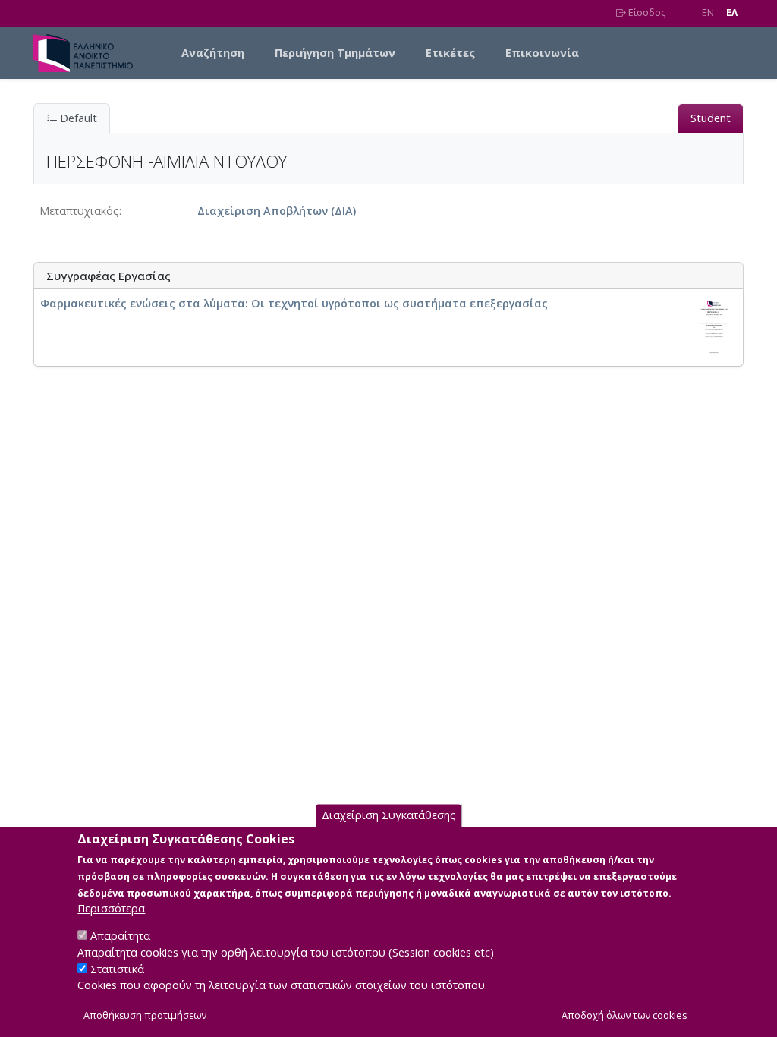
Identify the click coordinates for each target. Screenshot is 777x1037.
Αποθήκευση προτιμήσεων (144, 1015)
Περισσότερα (111, 908)
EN (708, 12)
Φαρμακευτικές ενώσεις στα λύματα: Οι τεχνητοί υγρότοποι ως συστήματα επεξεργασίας (294, 303)
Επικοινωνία (542, 53)
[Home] (89, 53)
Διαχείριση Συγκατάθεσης (389, 815)
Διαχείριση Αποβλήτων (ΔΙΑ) (276, 210)
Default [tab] (77, 118)
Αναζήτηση (212, 53)
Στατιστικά (117, 969)
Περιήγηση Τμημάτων (335, 53)
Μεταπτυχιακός (79, 210)
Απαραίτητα (120, 935)
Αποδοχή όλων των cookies (624, 1015)
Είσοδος (645, 12)
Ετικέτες (450, 53)
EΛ (732, 12)
